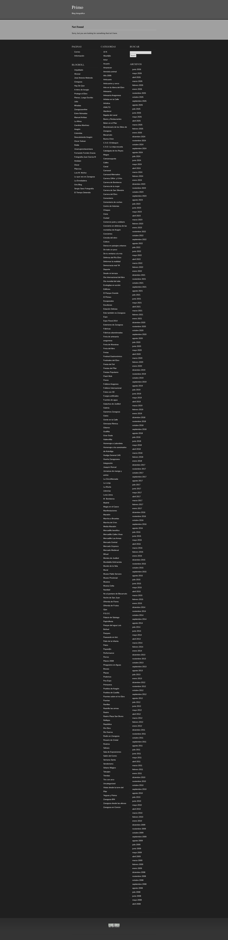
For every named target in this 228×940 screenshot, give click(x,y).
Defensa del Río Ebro (112, 257)
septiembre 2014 (139, 619)
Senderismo (108, 764)
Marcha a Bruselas (111, 518)
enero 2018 (137, 461)
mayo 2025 (137, 117)
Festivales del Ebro (111, 360)
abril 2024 (136, 168)
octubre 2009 (137, 833)
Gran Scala (108, 435)
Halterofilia (107, 439)
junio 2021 (136, 299)
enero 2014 (137, 651)
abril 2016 (136, 544)
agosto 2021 (137, 291)
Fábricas (107, 329)
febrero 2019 (137, 409)
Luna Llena (108, 495)
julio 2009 (136, 844)
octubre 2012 (137, 690)
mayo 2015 (137, 587)
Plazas (106, 673)
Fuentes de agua (110, 400)
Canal (105, 166)
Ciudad (106, 218)
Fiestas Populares (110, 372)
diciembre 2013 (138, 655)
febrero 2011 (137, 769)
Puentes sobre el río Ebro (114, 696)
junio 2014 (136, 631)
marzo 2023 (137, 220)
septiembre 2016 (139, 524)
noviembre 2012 (139, 686)
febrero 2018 (137, 457)
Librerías (107, 491)
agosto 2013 (137, 670)
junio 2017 (136, 489)
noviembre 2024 (139, 140)
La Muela (107, 487)
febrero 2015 (137, 599)
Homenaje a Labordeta (113, 443)
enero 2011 (137, 773)
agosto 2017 (137, 481)
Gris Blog (78, 185)
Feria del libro (109, 348)
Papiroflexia (108, 621)
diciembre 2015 (138, 560)
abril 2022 (136, 259)
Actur (105, 60)
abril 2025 (136, 121)
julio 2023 (136, 204)
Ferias (106, 352)
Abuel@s (107, 56)
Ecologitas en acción (111, 285)
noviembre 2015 (139, 564)
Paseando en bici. (110, 637)
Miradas (77, 105)
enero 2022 (137, 271)
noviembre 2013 (139, 659)
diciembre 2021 (138, 275)
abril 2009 (136, 856)
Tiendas (106, 776)
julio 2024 (136, 156)
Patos (105, 645)
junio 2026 (136, 69)
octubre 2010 (137, 785)
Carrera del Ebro (110, 194)
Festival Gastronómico (112, 356)
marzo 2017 (137, 500)
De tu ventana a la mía (112, 253)
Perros (106, 657)
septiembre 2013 (139, 667)
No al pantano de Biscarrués (115, 594)
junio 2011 (136, 754)
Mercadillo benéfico (111, 530)
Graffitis (106, 431)
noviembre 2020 (139, 326)
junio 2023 (136, 208)
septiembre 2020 (139, 334)
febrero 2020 (137, 362)
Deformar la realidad (111, 261)
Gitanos (106, 427)
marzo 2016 (137, 548)
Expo (105, 317)
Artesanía (107, 91)
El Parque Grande (110, 293)
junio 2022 (136, 251)
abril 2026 (136, 77)
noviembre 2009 (139, 829)
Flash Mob (107, 376)
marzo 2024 (137, 172)
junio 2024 (136, 160)
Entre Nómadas (80, 113)
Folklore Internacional (112, 388)
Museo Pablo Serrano (112, 574)
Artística (106, 103)
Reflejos (106, 720)
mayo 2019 (137, 398)
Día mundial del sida (111, 281)
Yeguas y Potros (110, 795)
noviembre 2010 (139, 781)
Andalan (77, 161)
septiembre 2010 (139, 789)
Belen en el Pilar (110, 123)
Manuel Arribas (80, 117)
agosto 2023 (137, 200)
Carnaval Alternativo (111, 174)
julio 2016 (136, 532)
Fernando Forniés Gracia (84, 153)
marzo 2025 (137, 125)
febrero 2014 (137, 647)
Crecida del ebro (110, 238)
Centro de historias (111, 206)
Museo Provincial (110, 578)
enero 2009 (137, 868)
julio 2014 (136, 627)
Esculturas (107, 305)
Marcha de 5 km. (110, 522)
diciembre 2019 (138, 370)
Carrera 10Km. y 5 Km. (113, 178)
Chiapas (106, 210)
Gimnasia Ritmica (110, 424)
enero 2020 (137, 366)
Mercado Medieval (111, 550)
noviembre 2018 (139, 421)
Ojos (105, 609)
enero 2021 (137, 318)
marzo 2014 (137, 643)
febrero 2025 (137, 129)
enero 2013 (137, 678)
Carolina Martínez (81, 125)
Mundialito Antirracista (112, 562)
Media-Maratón (109, 526)
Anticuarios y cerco (111, 83)
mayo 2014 (137, 635)
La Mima (78, 121)
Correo (77, 52)
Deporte (106, 269)
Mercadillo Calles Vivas (113, 534)
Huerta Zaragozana (111, 459)
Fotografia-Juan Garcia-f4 (85, 157)
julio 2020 (136, 342)
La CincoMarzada (110, 479)
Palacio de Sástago (111, 617)
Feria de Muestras (111, 344)
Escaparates (108, 301)
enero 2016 (137, 556)
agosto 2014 (137, 623)
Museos (106, 582)
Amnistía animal (110, 72)
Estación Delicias (110, 309)
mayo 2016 (137, 540)
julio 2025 (136, 109)
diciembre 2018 (138, 417)
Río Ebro (107, 728)
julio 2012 (136, 702)
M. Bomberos (109, 499)
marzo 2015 (137, 595)
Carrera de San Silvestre (113, 190)
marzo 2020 (137, 358)
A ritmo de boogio (81, 90)
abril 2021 (136, 307)
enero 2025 (137, 133)
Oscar (76, 165)
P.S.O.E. (106, 613)
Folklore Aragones (110, 384)
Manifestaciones (110, 511)
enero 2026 (137, 89)
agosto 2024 (137, 152)
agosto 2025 (137, 105)
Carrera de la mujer (111, 186)
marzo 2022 (137, 263)
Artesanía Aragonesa (112, 95)
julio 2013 (136, 674)
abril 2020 (136, 354)
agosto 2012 (137, 698)
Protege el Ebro (80, 94)
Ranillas (106, 704)
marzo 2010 (137, 813)
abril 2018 (136, 449)
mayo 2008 (137, 900)
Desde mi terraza (110, 273)
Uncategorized (109, 783)
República (107, 724)
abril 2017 (136, 496)
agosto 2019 (137, 386)
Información (79, 56)
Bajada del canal (110, 115)
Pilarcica (77, 169)
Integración (108, 463)
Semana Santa (109, 760)
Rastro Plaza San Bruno (113, 716)
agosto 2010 (137, 793)
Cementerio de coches (112, 202)
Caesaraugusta (109, 159)
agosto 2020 (137, 338)
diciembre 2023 (138, 184)
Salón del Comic (110, 756)
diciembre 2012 (138, 682)
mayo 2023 (137, 212)
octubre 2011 (137, 738)
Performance (108, 653)
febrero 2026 (137, 85)
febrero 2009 (137, 864)
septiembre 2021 (139, 287)
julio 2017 (136, 485)
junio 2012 (136, 706)
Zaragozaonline (80, 109)
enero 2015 (137, 603)
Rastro (106, 712)
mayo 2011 (137, 757)
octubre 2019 (137, 378)
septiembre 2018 (139, 429)
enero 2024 (137, 180)
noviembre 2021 (139, 279)
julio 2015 (136, 580)
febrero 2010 (137, 817)
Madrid (106, 503)
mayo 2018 (137, 445)
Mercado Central (110, 542)
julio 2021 (136, 295)
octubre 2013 (137, 663)
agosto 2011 (137, 746)
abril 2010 (136, 809)
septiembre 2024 (139, 148)
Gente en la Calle (110, 420)
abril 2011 (136, 761)
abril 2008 (136, 904)
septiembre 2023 (139, 196)
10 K (105, 52)
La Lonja (107, 483)
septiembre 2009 (139, 837)
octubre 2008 (137, 880)
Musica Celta (108, 586)
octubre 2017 (137, 473)
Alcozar (77, 74)
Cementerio (108, 198)
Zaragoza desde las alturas (114, 803)
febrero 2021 (137, 315)
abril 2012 (136, 714)
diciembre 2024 (138, 137)
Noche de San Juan (111, 598)
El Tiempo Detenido (82, 192)
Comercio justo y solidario (114, 222)
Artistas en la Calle (111, 99)
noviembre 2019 (139, 374)
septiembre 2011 (139, 742)
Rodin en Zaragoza (111, 736)
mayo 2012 (137, 710)
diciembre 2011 (138, 730)
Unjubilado (78, 70)
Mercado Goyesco (111, 546)
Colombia (78, 133)
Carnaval (107, 170)
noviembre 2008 (139, 876)
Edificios (106, 289)
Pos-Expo (107, 681)
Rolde (76, 145)
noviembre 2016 (139, 516)
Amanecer (107, 68)
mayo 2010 (137, 805)
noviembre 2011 (139, 734)
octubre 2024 (137, 144)
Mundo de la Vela (110, 566)
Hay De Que (79, 86)
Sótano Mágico (109, 768)
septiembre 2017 (139, 477)
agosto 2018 (137, 433)
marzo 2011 (137, 765)
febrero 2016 (137, 552)
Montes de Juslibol (111, 558)
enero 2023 (137, 227)
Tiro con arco (108, 779)
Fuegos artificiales (110, 396)
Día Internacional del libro (114, 277)
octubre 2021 (137, 283)
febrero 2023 (137, 224)
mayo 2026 (137, 73)
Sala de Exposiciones (112, 752)
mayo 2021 (137, 303)
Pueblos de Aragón (111, 689)
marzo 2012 (137, 718)
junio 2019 (136, 394)
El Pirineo (107, 297)
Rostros (106, 744)
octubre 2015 (137, 568)
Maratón (106, 515)
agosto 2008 (137, 888)
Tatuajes (106, 772)
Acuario (106, 64)
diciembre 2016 (138, 512)
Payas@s (107, 649)
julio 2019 (136, 390)
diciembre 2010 (138, 777)
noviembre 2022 (139, 231)
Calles (105, 163)
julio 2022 (136, 247)
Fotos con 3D (109, 392)
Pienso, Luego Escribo (83, 98)
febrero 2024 (137, 176)
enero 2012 (137, 726)
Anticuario (107, 79)
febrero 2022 (137, 267)
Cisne (105, 214)
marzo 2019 (137, 405)
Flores (106, 380)
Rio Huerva (108, 732)
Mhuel (105, 554)
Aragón (77, 129)
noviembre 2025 (139, 93)
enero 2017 (137, 508)
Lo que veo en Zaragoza (84, 177)
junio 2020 (136, 346)
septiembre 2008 (139, 884)
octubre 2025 (137, 97)
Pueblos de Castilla (111, 692)
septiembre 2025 (139, 101)
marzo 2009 (137, 860)
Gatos (105, 416)
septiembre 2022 (139, 239)
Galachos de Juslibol (112, 404)
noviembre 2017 (139, 469)
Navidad (106, 590)
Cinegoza (78, 82)
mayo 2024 (137, 164)
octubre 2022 (137, 235)
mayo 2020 (137, 350)
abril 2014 (136, 639)
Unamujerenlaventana (83, 149)
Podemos (107, 677)
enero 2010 (137, 821)
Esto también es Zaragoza (114, 313)
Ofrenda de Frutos (111, 605)
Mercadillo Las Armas (112, 538)
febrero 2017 (137, 504)
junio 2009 (136, 848)
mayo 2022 (137, 255)
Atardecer (107, 111)
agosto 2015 (137, 576)
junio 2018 (136, 441)
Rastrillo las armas (111, 708)
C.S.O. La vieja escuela (113, 147)
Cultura (106, 242)
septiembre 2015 (139, 572)
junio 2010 (136, 801)
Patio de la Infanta (110, 641)
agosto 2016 (137, 528)
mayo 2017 (137, 492)
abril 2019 (136, 402)
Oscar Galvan (80, 141)
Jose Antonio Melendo (83, 78)
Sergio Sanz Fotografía (84, 188)
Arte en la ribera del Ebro (113, 87)
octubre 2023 (137, 192)
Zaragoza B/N (109, 799)
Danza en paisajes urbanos (114, 246)
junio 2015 (136, 583)
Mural (105, 570)
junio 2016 (136, 536)
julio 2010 (136, 797)
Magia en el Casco (111, 507)
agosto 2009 (137, 841)
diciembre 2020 (138, 322)
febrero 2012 (137, 722)
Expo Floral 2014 (110, 321)
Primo (77, 7)
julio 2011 (136, 750)
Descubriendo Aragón (83, 137)
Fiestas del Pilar (110, 368)
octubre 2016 (137, 520)
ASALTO (106, 107)
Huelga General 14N (111, 455)
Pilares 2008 (108, 661)
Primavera (107, 685)
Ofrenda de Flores (111, 602)
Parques (106, 633)
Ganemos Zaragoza (111, 412)
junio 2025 (136, 113)
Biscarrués (107, 135)
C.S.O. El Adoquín (110, 143)
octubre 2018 (137, 425)
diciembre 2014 (138, 607)
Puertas (106, 700)
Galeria (106, 408)
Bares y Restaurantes (112, 119)
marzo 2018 (137, 453)
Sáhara (106, 748)
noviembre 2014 (139, 611)
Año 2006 (107, 75)
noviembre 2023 (139, 188)
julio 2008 (136, 892)
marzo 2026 (137, 81)
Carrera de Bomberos (112, 182)
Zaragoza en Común (112, 807)
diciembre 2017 (138, 465)
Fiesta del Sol (109, 364)
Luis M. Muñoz (80, 173)
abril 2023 (136, 216)
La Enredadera (80, 181)
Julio (76, 101)
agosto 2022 (137, 243)
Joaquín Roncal (109, 467)
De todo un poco (110, 250)
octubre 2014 (137, 615)
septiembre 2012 (139, 694)
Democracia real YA (111, 265)
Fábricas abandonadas (113, 333)
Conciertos (107, 234)
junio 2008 (136, 896)
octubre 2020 (137, 330)
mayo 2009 (137, 852)
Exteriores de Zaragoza (113, 325)
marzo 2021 (137, 311)
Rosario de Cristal (110, 740)
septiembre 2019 (139, 382)
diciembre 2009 (138, 825)
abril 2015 (136, 591)
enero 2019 (137, 413)
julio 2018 (136, 437)
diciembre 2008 (138, 872)
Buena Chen (108, 139)
